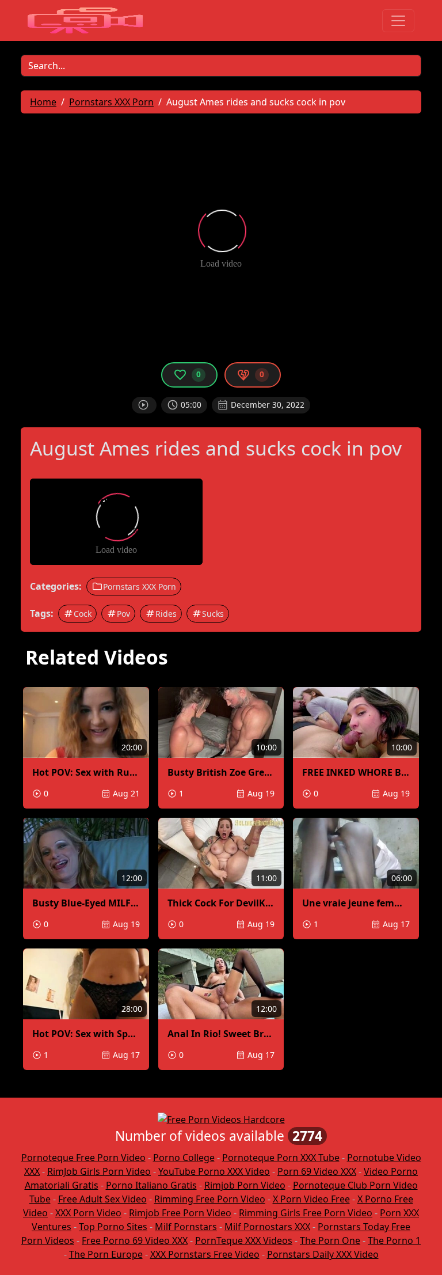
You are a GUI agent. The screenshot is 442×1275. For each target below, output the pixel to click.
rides (166, 613)
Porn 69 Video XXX (316, 1171)
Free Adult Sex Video (102, 1199)
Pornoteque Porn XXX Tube (281, 1157)
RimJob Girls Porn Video (99, 1171)
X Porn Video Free (311, 1199)
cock (83, 613)
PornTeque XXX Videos (243, 1240)
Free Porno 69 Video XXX (135, 1240)
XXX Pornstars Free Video (205, 1254)
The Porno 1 (394, 1240)
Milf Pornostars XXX (267, 1226)
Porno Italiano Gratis (151, 1185)
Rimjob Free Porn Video (180, 1212)
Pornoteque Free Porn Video (83, 1157)
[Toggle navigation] (398, 20)
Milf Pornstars (186, 1226)
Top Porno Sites (113, 1226)
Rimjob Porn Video (244, 1185)
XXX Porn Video (88, 1212)
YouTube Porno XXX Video (214, 1171)
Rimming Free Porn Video (209, 1199)
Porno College (184, 1157)
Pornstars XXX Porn (139, 586)
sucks (213, 613)
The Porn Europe (106, 1254)
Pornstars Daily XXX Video (323, 1254)
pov (123, 613)
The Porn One (330, 1240)
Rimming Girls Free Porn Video (305, 1212)
